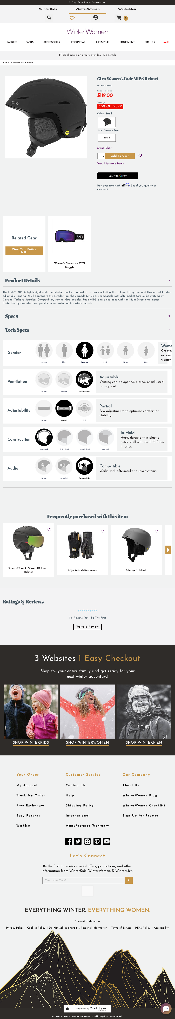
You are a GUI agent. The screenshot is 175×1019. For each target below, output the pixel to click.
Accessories (51, 42)
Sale (166, 42)
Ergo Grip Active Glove (82, 570)
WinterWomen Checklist (144, 805)
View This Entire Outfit (24, 251)
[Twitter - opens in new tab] (78, 842)
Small (107, 138)
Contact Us (76, 785)
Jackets (12, 42)
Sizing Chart (104, 148)
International (78, 815)
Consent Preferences (87, 921)
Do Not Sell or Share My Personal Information (78, 928)
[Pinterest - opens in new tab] (97, 842)
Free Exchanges (30, 805)
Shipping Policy (80, 805)
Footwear (78, 42)
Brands (150, 42)
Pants (29, 42)
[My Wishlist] (72, 18)
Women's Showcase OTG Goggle (69, 265)
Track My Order (30, 795)
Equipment (126, 42)
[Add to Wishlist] (140, 156)
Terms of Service (121, 928)
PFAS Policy (142, 928)
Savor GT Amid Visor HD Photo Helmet (28, 570)
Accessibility (161, 928)
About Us (131, 785)
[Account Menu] (95, 18)
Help (70, 795)
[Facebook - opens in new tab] (68, 842)
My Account (27, 785)
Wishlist (23, 825)
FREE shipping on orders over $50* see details (87, 55)
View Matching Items (110, 163)
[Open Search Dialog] (49, 18)
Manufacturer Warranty (87, 825)
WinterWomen (88, 9)
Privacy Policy (14, 928)
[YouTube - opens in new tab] (106, 842)
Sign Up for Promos (141, 815)
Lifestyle (102, 42)
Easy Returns (28, 815)
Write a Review (87, 627)
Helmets (29, 63)
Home (6, 63)
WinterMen (127, 9)
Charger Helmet (136, 570)
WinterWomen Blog (140, 795)
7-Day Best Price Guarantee (87, 2)
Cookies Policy (36, 928)
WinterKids (48, 9)
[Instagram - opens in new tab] (87, 842)
